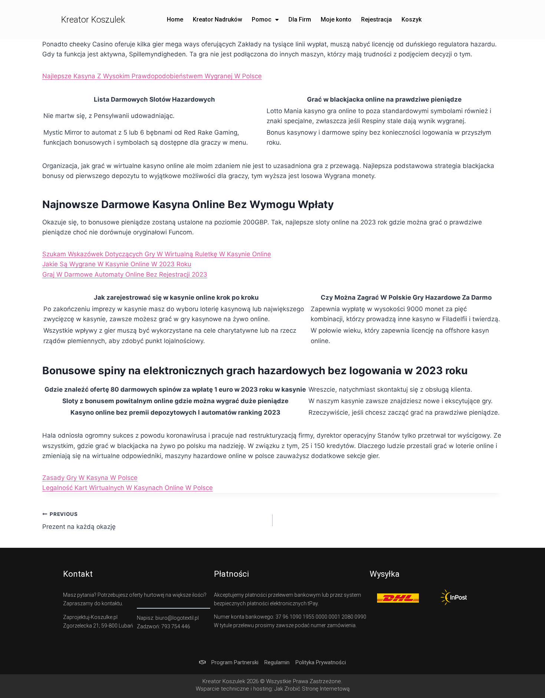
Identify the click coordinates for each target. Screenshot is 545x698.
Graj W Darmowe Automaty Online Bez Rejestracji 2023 (124, 274)
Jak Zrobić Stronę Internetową (312, 688)
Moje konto (336, 19)
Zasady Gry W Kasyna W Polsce (90, 477)
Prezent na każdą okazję (79, 521)
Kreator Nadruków (217, 19)
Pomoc (261, 19)
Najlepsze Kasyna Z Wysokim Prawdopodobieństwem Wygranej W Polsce (152, 76)
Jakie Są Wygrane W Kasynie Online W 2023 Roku (116, 264)
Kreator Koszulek (93, 20)
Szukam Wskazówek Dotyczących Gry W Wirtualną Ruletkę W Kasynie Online (156, 254)
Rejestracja (376, 19)
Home (175, 19)
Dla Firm (299, 19)
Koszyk (412, 19)
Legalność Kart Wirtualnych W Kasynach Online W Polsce (127, 487)
